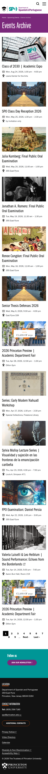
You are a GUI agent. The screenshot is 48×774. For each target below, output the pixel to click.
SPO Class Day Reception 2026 (21, 111)
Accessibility (10, 753)
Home (4, 17)
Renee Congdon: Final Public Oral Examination (23, 258)
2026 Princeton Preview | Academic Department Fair (18, 353)
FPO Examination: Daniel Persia (22, 509)
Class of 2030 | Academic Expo (22, 66)
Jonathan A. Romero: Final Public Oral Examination (23, 208)
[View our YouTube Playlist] (26, 671)
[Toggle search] (37, 3)
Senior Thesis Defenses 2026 (20, 305)
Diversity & (15, 750)
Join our (21, 662)
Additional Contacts (16, 723)
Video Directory (8, 737)
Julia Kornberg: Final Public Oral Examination (22, 158)
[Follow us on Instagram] (18, 671)
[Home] (22, 7)
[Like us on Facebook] (11, 671)
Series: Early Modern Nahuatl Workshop (20, 403)
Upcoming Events (13, 17)
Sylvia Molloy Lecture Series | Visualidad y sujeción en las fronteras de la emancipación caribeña (21, 457)
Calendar (6, 742)
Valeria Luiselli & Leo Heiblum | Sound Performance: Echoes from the (23, 559)
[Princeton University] (14, 766)
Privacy (8, 732)
